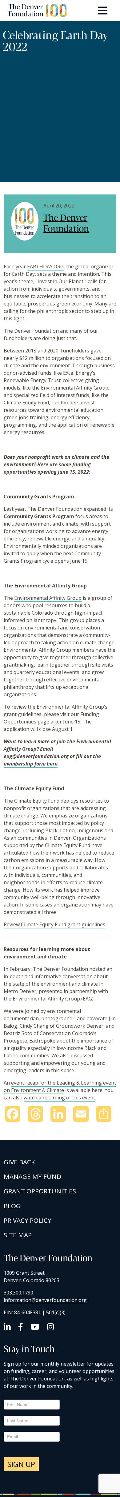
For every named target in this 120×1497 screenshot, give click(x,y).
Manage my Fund (32, 1176)
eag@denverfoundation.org (36, 756)
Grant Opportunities (40, 1191)
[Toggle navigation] (102, 10)
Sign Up (21, 1464)
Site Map (18, 1234)
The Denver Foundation (66, 222)
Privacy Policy (27, 1220)
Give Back (19, 1162)
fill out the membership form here (52, 760)
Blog (12, 1205)
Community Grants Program (39, 516)
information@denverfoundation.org (45, 1300)
